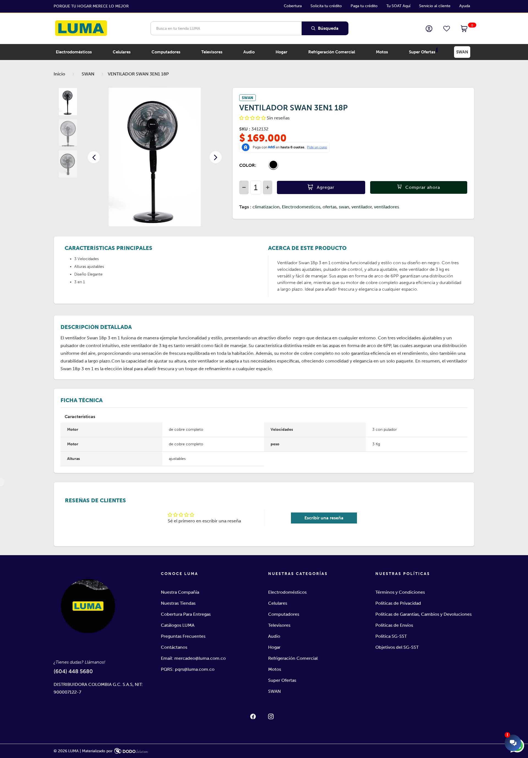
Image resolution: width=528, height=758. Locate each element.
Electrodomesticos (301, 206)
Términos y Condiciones (400, 592)
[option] (155, 157)
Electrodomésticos (287, 592)
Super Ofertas (282, 680)
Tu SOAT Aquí (398, 6)
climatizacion (266, 206)
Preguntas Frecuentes (183, 636)
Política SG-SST (391, 636)
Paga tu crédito (364, 6)
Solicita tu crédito (326, 6)
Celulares (277, 603)
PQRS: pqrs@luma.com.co (188, 669)
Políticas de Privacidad (398, 603)
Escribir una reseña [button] (323, 517)
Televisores (279, 625)
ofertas (330, 206)
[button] (464, 29)
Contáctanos (174, 647)
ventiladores (386, 206)
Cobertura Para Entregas (186, 614)
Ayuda (464, 6)
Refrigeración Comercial (293, 658)
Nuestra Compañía (180, 592)
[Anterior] (94, 157)
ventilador (361, 206)
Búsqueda (328, 28)
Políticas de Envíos (394, 625)
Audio (274, 636)
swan (344, 206)
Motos (274, 669)
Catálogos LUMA (177, 625)
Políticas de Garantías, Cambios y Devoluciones (423, 614)
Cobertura (293, 6)
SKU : (244, 129)
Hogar (274, 647)
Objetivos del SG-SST (397, 647)
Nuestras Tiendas (178, 603)
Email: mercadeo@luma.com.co (193, 658)
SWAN (88, 74)
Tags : (245, 206)
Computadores (283, 614)
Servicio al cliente (434, 6)
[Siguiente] (216, 157)
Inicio (59, 74)
